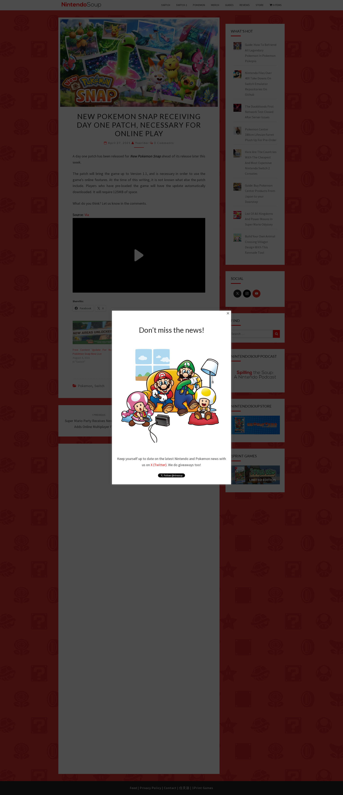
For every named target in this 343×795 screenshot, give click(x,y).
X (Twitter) (159, 465)
